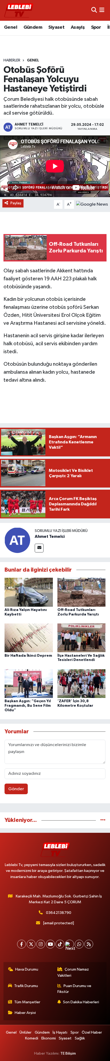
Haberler (11, 60)
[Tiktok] (60, 944)
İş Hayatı (60, 1032)
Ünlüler (25, 1032)
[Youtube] (50, 944)
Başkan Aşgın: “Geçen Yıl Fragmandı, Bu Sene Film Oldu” (28, 705)
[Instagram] (40, 944)
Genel (10, 27)
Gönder (16, 789)
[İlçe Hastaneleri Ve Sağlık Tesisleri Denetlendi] (81, 637)
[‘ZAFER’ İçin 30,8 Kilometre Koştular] (81, 683)
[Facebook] (21, 944)
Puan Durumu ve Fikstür (74, 989)
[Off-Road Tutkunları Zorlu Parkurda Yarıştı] (81, 592)
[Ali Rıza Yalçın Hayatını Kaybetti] (29, 592)
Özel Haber (92, 1032)
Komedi (31, 1038)
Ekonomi (48, 1038)
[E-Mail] (39, 548)
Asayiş (78, 27)
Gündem (32, 27)
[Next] (69, 944)
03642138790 (58, 913)
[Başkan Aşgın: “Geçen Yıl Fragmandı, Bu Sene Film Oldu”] (29, 683)
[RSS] (88, 944)
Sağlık (80, 1038)
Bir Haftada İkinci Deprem (28, 656)
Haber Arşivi (25, 1013)
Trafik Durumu (26, 986)
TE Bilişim (68, 1053)
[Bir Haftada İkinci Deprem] (29, 637)
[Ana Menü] (101, 10)
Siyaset (56, 27)
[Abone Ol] (92, 204)
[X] (31, 944)
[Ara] (94, 10)
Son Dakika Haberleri (81, 1002)
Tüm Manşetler (27, 1002)
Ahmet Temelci (50, 536)
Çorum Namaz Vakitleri (73, 972)
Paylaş (15, 203)
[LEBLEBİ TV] (18, 10)
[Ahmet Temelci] (17, 540)
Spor (96, 27)
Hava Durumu (26, 969)
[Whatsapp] (79, 944)
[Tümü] (102, 820)
